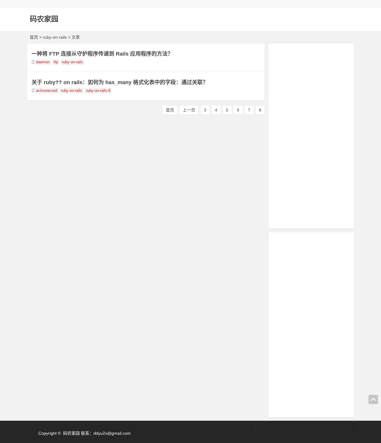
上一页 (189, 110)
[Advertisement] (311, 135)
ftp (56, 62)
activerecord (46, 91)
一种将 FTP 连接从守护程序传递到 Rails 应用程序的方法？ (102, 54)
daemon (43, 62)
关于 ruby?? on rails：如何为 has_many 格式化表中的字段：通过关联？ (120, 82)
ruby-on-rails (72, 62)
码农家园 (44, 19)
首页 (34, 37)
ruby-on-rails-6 (98, 91)
